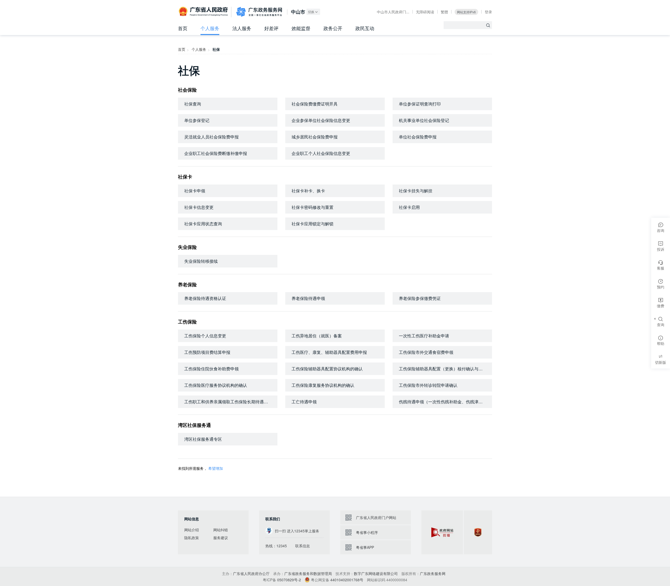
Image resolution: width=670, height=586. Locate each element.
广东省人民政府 (204, 11)
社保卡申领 (194, 191)
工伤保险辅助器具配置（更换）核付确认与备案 (443, 369)
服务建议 (220, 537)
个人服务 (209, 28)
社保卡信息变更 (199, 207)
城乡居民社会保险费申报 (315, 137)
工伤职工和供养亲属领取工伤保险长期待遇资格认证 (230, 402)
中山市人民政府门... (393, 12)
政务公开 (332, 28)
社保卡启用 (409, 207)
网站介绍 (191, 529)
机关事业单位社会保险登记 (424, 120)
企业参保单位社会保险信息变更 (321, 120)
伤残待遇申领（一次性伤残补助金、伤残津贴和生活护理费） (445, 402)
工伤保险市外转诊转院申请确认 (428, 385)
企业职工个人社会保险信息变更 (321, 153)
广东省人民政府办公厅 (251, 573)
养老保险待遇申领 (308, 298)
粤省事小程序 (367, 532)
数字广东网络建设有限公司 (376, 573)
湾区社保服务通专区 (203, 439)
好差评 (271, 28)
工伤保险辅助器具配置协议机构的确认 (327, 369)
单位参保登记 (196, 120)
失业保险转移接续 (201, 261)
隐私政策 (191, 537)
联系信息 (302, 545)
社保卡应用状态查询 (203, 224)
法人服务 (241, 28)
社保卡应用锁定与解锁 (312, 224)
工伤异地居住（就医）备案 (317, 336)
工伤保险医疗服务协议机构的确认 (215, 385)
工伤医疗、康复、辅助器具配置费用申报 (329, 352)
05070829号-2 (289, 579)
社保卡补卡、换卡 (308, 191)
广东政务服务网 (259, 11)
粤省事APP (365, 547)
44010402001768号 (346, 579)
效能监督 (301, 28)
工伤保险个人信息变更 (205, 336)
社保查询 (192, 104)
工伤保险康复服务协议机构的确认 (323, 385)
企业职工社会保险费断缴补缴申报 (215, 153)
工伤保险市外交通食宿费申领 (426, 352)
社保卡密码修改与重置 (312, 207)
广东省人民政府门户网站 (376, 517)
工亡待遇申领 (304, 402)
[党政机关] (478, 532)
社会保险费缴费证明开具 (315, 104)
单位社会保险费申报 (418, 137)
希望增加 (215, 468)
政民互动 (364, 28)
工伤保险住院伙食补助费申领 (211, 369)
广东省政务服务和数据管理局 (308, 573)
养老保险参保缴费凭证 (420, 298)
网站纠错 (220, 529)
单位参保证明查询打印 (420, 104)
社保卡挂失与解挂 (415, 191)
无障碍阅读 (425, 12)
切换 (311, 11)
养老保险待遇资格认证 (205, 298)
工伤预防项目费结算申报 (207, 352)
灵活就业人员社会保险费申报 (211, 137)
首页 (182, 28)
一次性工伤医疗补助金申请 (424, 336)
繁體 (444, 12)
